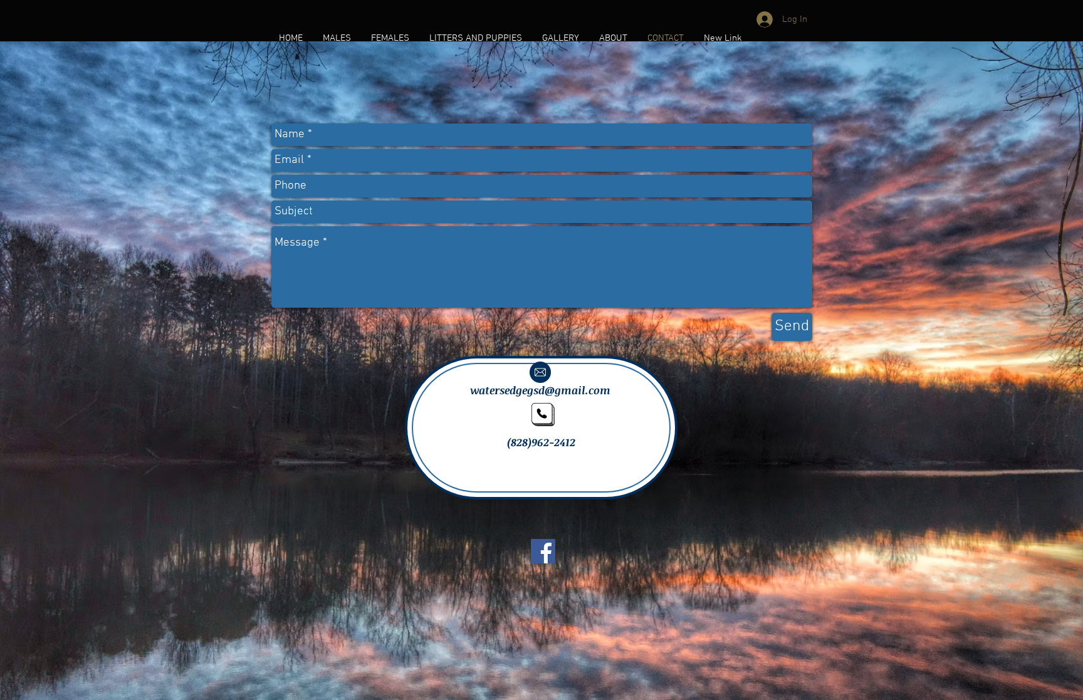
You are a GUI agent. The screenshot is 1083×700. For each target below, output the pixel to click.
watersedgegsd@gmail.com (540, 390)
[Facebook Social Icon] (543, 551)
